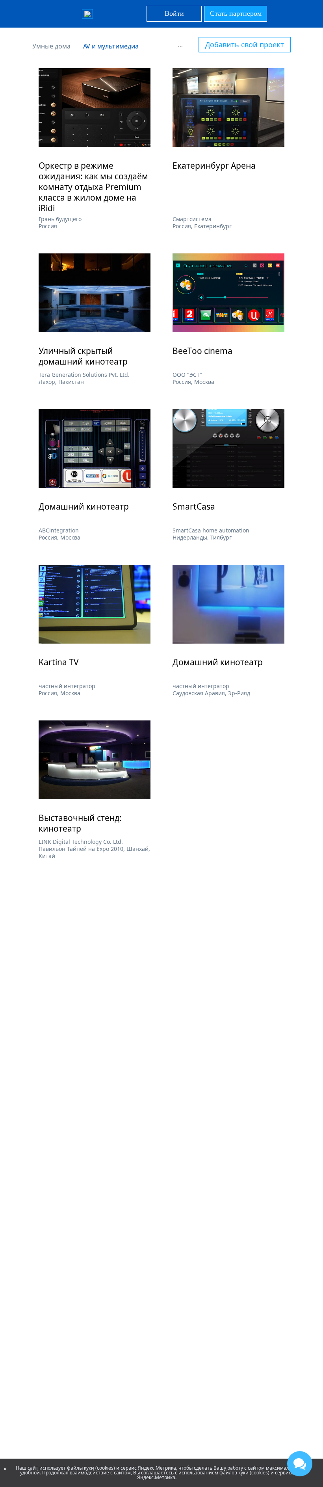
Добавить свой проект (244, 44)
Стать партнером (236, 13)
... (180, 45)
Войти (174, 13)
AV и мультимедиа (111, 46)
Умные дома (51, 46)
